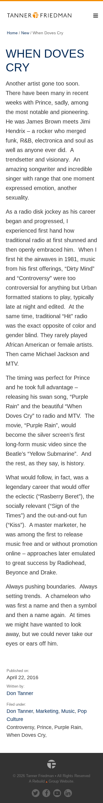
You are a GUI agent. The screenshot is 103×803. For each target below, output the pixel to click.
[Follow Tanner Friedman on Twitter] (36, 792)
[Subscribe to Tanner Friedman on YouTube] (57, 792)
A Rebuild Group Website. (51, 781)
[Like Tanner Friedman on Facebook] (46, 792)
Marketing (47, 711)
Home (12, 33)
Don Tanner (20, 693)
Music (68, 711)
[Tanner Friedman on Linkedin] (68, 792)
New (25, 33)
